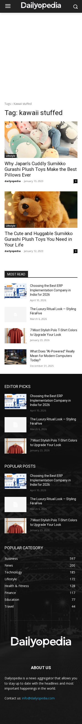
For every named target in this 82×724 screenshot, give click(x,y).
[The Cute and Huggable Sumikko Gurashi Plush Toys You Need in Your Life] (41, 209)
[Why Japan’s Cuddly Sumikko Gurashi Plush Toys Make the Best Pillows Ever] (41, 139)
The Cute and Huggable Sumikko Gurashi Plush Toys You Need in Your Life (39, 239)
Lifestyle (10, 155)
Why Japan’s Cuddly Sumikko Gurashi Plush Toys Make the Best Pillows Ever (41, 169)
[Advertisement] (41, 56)
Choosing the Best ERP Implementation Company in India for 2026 (50, 290)
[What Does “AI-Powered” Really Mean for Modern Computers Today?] (15, 357)
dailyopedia (13, 181)
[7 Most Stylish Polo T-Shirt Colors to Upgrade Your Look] (15, 335)
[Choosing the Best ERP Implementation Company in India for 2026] (15, 291)
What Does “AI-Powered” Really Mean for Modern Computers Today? (52, 355)
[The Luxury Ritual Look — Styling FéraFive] (15, 314)
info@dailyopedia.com (38, 698)
